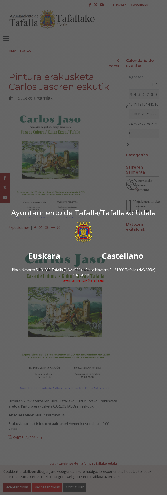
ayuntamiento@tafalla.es (83, 280)
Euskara (44, 256)
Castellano (123, 256)
